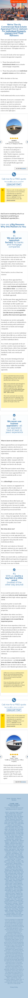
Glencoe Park (18, 836)
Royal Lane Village (18, 889)
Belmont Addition (9, 816)
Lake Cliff (8, 853)
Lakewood (11, 857)
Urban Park (20, 901)
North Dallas (17, 872)
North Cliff (11, 872)
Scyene (14, 890)
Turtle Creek (20, 899)
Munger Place (8, 870)
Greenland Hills (19, 837)
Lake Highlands (15, 853)
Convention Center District (11, 826)
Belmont (19, 815)
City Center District (19, 823)
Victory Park (8, 906)
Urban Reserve (8, 903)
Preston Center (9, 883)
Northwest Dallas (12, 873)
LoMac (12, 860)
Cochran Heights (17, 825)
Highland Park (13, 842)
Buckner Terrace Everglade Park (12, 820)
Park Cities (12, 879)
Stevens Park (12, 894)
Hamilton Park (18, 839)
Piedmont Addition (17, 880)
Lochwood (7, 860)
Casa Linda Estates (12, 822)
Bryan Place (19, 819)
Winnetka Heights (10, 913)
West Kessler (20, 907)
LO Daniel (18, 859)
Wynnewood (9, 916)
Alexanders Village (14, 812)
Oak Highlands (8, 876)
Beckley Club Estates (11, 815)
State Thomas (17, 891)
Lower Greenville (11, 862)
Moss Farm (15, 867)
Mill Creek (18, 866)
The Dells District (17, 897)
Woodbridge (7, 914)
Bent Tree (16, 816)
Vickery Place (18, 904)
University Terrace (8, 901)
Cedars (12, 823)
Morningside (9, 867)
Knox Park (17, 850)
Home (8, 798)
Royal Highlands (9, 889)
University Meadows (10, 900)
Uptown (15, 901)
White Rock (20, 910)
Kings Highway (12, 849)
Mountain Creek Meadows (16, 869)
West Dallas (14, 906)
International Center (10, 845)
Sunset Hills (12, 896)
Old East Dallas (13, 877)
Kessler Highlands (13, 846)
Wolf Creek (18, 913)
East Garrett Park (12, 829)
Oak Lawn (15, 876)
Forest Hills (7, 835)
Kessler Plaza (9, 847)
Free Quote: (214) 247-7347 (19, 1)
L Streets (20, 852)
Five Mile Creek (19, 833)
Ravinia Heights (13, 886)
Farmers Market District (9, 833)
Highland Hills (15, 840)
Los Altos (17, 860)
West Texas (8, 909)
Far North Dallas (11, 832)
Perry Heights (9, 880)
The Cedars (9, 897)
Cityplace (9, 825)
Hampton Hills (7, 840)
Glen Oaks (11, 836)
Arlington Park (12, 813)
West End (20, 906)
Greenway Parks (10, 839)
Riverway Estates (18, 887)
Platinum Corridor (9, 882)
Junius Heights (18, 845)
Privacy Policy (14, 987)
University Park (18, 900)
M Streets (18, 862)
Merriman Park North (10, 864)
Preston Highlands (17, 883)
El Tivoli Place (11, 830)
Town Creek (13, 899)
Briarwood (12, 819)
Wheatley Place (13, 910)
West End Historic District (10, 907)
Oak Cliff (20, 874)
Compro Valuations (14, 10)
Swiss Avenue (19, 896)
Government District (10, 837)
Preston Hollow (8, 884)
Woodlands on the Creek (17, 914)
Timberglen (7, 899)
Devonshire (11, 827)
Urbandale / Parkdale (18, 903)
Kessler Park (21, 846)
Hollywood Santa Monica (16, 843)
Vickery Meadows (10, 904)
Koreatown (14, 852)
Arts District (19, 813)
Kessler (6, 846)
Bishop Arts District (12, 818)
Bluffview (20, 818)
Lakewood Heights (19, 857)
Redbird (19, 886)
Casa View (20, 822)
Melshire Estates (17, 863)
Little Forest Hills (11, 859)
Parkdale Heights (20, 879)
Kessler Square (16, 847)
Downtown (17, 827)
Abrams (7, 812)
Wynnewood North (17, 916)
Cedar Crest (7, 823)
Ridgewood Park (9, 887)
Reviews (14, 800)
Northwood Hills (14, 874)
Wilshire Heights (18, 911)
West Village (15, 909)
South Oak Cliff (9, 891)
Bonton (7, 819)
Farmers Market (19, 832)
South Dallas (20, 890)
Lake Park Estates (12, 856)
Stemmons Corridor (10, 893)
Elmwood (18, 830)
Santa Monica (8, 890)
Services (13, 798)
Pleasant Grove (18, 882)
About (19, 798)
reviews (23, 168)
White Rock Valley (9, 911)
